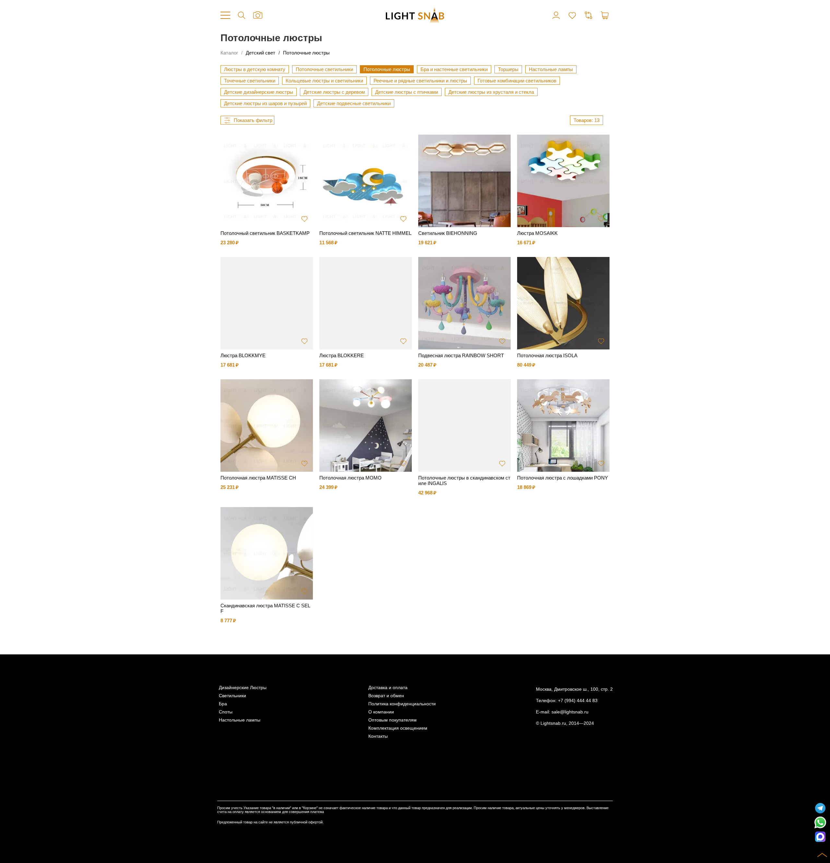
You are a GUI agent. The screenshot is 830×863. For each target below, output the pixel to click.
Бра (223, 703)
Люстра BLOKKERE (341, 355)
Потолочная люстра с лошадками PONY (562, 477)
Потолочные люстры (306, 52)
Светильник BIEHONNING (447, 233)
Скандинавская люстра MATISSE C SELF (265, 608)
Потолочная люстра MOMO (350, 477)
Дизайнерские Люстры (243, 687)
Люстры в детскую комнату (254, 69)
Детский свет (260, 52)
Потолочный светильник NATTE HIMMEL (365, 233)
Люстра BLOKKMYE (243, 355)
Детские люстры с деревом (334, 92)
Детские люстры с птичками (406, 92)
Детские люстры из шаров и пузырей (265, 103)
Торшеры (508, 69)
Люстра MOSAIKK (537, 233)
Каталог (229, 52)
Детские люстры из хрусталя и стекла (491, 92)
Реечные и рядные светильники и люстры (420, 80)
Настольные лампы (551, 69)
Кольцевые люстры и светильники (324, 80)
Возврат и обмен (386, 695)
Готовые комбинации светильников (517, 80)
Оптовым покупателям (392, 720)
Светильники (232, 695)
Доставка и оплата (388, 687)
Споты (225, 712)
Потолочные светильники (324, 69)
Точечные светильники (249, 80)
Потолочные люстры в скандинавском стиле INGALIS (464, 480)
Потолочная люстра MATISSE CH (258, 477)
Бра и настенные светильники (454, 69)
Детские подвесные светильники (354, 103)
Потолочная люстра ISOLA (547, 355)
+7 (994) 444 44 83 (578, 700)
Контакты (378, 736)
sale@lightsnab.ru (569, 712)
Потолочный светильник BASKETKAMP (265, 233)
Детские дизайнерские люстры (258, 92)
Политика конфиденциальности (402, 703)
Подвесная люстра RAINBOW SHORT (461, 355)
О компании (381, 712)
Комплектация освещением (397, 728)
